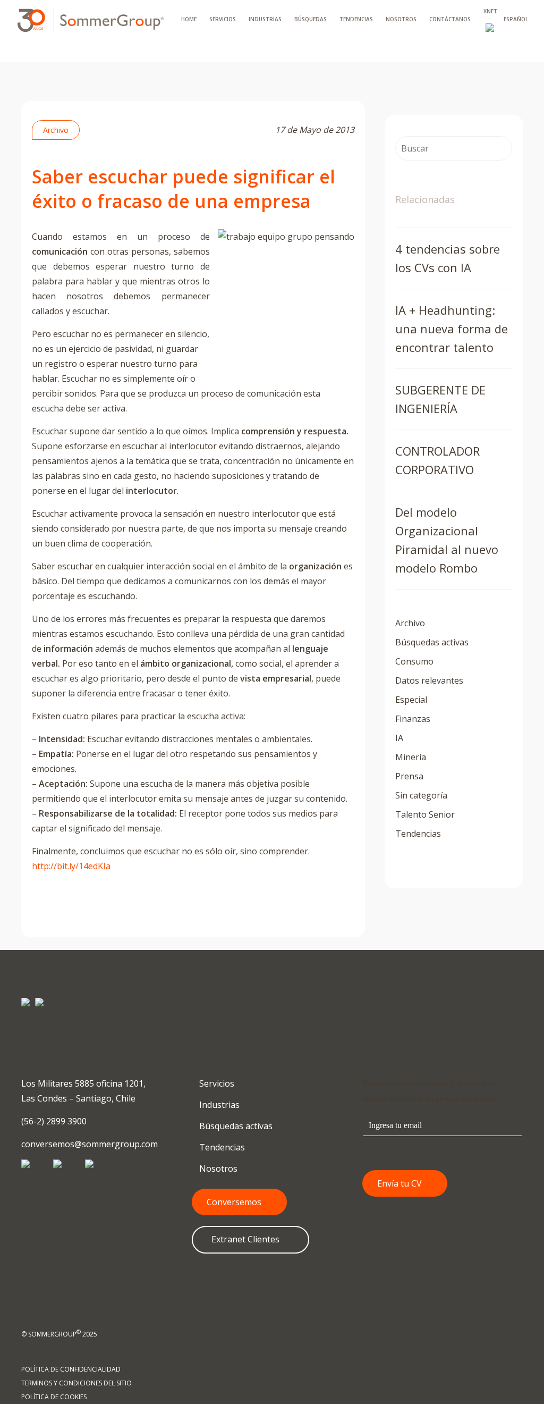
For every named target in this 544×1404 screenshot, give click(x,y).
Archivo (56, 130)
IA (399, 738)
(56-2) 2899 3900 (54, 1121)
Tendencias (418, 833)
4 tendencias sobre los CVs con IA (447, 258)
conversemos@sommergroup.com (89, 1144)
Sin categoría (421, 795)
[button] (239, 1202)
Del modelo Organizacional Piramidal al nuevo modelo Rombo (446, 540)
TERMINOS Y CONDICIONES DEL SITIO (76, 1383)
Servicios (215, 1083)
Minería (410, 757)
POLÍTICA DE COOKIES (54, 1396)
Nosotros (217, 1168)
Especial (411, 699)
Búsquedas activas (432, 642)
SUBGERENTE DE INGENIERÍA (440, 399)
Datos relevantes (429, 680)
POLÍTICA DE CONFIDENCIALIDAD (71, 1369)
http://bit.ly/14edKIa (71, 866)
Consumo (414, 661)
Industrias (218, 1105)
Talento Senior (425, 814)
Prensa (409, 776)
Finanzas (412, 719)
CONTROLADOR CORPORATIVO (437, 460)
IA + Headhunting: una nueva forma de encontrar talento (451, 328)
